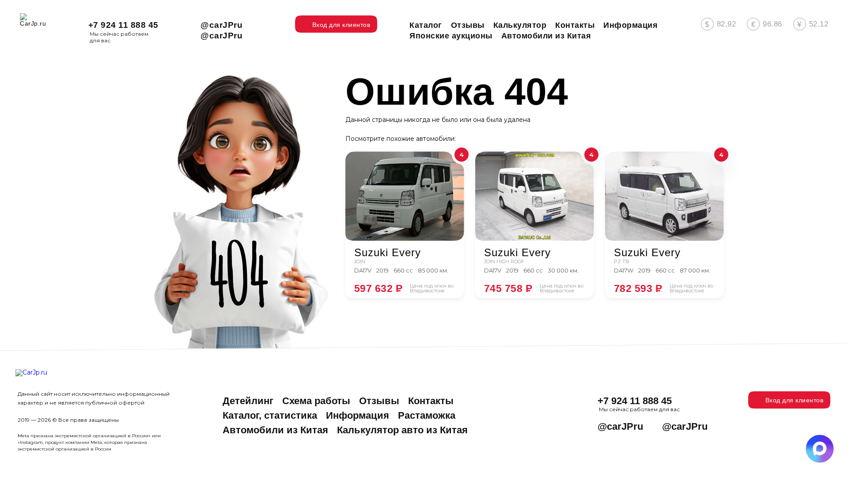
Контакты (431, 400)
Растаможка (426, 415)
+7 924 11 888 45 (123, 25)
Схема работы (316, 400)
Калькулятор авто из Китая (402, 429)
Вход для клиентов (794, 400)
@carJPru (221, 25)
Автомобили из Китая (275, 429)
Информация (357, 415)
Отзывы (379, 400)
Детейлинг (248, 400)
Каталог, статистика (270, 415)
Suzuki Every (387, 252)
